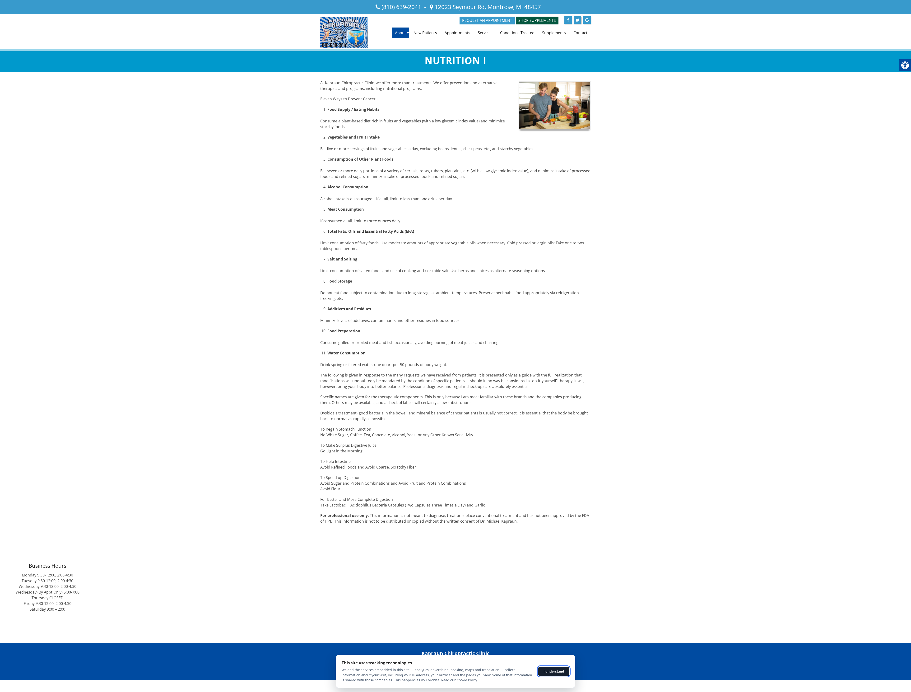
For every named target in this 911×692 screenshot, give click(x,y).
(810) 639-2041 (401, 7)
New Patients (425, 32)
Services (485, 32)
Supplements (554, 32)
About (400, 32)
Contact (580, 32)
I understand (554, 671)
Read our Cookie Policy (459, 680)
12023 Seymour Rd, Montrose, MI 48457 (487, 7)
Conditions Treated (517, 32)
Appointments (457, 32)
